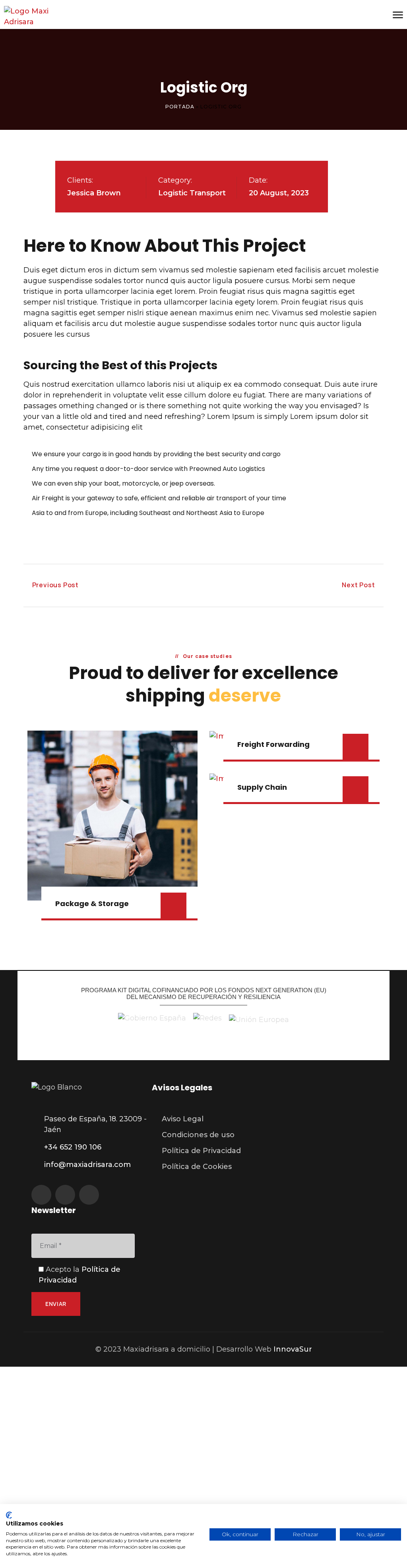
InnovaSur (292, 1349)
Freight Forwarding (273, 744)
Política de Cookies (197, 1166)
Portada (179, 107)
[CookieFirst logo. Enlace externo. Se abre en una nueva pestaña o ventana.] (9, 1515)
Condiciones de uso (198, 1134)
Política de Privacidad (201, 1150)
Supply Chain (262, 787)
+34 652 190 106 (72, 1147)
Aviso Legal (183, 1119)
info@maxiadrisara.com (87, 1164)
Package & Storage (92, 903)
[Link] (43, 16)
